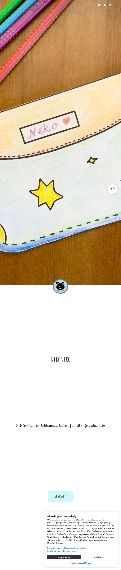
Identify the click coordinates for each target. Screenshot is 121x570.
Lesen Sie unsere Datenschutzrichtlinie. (66, 548)
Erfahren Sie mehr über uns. (61, 551)
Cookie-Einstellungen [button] (81, 563)
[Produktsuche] (112, 189)
